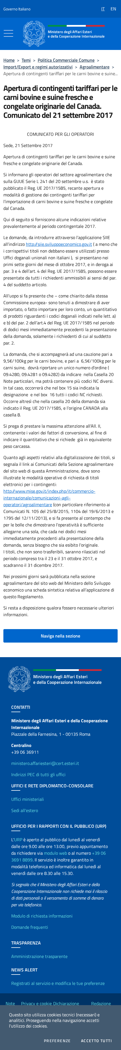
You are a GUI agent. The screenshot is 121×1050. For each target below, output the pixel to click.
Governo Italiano (16, 9)
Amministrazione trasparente (39, 956)
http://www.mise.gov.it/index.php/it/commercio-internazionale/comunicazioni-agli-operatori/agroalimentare (49, 498)
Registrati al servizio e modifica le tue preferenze (58, 983)
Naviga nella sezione (60, 635)
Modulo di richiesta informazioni (42, 916)
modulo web (55, 853)
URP (18, 839)
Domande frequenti (29, 927)
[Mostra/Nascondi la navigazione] (8, 33)
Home (9, 60)
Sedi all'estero (24, 810)
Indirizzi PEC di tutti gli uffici (38, 774)
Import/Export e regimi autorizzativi (38, 66)
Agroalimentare (94, 66)
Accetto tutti (96, 1041)
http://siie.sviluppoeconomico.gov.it (59, 244)
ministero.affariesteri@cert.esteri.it (45, 763)
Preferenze (57, 1041)
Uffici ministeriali (27, 799)
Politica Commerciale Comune (66, 60)
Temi (26, 60)
